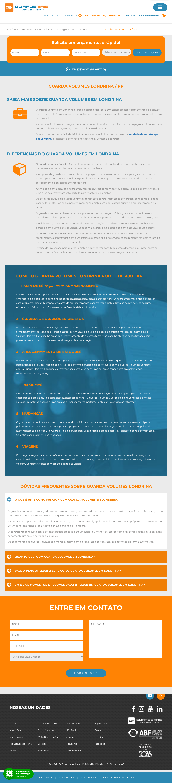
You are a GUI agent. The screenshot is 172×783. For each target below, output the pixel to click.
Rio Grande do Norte (21, 743)
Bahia (13, 750)
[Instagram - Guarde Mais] (139, 709)
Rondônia (71, 743)
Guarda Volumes (66, 777)
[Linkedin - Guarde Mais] (157, 709)
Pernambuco (73, 750)
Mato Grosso (16, 737)
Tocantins (100, 743)
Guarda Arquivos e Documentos (118, 777)
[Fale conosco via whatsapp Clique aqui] (9, 774)
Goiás (98, 730)
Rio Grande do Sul (47, 723)
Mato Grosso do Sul (48, 737)
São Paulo (71, 730)
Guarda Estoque (88, 777)
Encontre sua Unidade (60, 15)
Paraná (74, 29)
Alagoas (70, 737)
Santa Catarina (74, 723)
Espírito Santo (102, 723)
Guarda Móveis (45, 777)
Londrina (88, 29)
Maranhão (43, 750)
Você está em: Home (20, 29)
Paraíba (99, 737)
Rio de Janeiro (46, 730)
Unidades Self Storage (52, 29)
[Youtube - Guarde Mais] (148, 709)
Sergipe (42, 743)
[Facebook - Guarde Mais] (131, 709)
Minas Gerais (16, 730)
